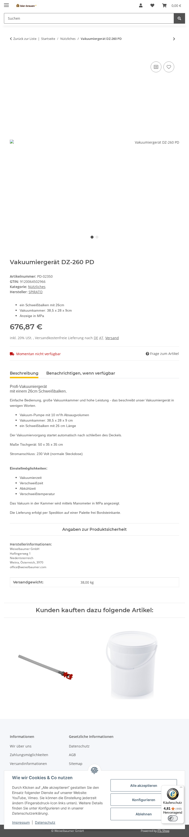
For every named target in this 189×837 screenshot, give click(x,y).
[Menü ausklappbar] (6, 3)
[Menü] (181, 788)
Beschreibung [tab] (24, 373)
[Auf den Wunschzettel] (168, 66)
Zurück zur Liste (24, 38)
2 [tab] (96, 237)
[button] (140, 5)
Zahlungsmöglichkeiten (29, 754)
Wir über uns (21, 746)
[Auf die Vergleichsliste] (156, 66)
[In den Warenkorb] (14, 55)
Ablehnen (144, 814)
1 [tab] (92, 237)
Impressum (21, 822)
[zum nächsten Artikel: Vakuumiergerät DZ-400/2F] (174, 38)
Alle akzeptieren (143, 785)
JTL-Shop (163, 831)
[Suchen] (179, 18)
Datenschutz (45, 822)
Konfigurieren (143, 800)
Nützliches (37, 286)
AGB (72, 754)
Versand (112, 337)
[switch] (173, 818)
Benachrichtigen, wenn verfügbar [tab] (80, 373)
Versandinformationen (28, 763)
